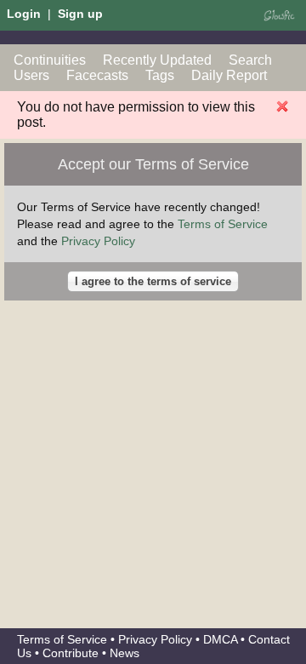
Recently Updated (157, 60)
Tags (159, 75)
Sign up (80, 13)
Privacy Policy (98, 241)
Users (31, 75)
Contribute (70, 653)
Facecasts (97, 75)
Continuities (50, 60)
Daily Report (229, 75)
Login (24, 13)
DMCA (220, 639)
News (124, 653)
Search (250, 60)
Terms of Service (223, 224)
